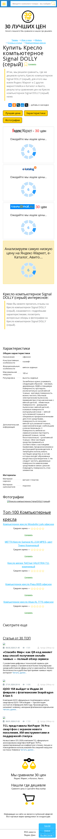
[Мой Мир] (22, 105)
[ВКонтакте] (10, 105)
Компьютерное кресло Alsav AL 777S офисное (29, 602)
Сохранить (32, 64)
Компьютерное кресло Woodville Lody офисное (28, 524)
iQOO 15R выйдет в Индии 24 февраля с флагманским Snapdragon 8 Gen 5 (28, 692)
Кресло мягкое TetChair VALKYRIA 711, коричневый (28, 565)
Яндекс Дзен (29, 835)
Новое (47, 830)
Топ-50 (47, 826)
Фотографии (12, 120)
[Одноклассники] (14, 105)
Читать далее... (19, 672)
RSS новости (30, 832)
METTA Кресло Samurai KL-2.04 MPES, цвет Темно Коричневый (28, 544)
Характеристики (35, 113)
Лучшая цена (12, 113)
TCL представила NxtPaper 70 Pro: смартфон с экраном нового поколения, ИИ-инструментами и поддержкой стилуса (26, 731)
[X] (26, 105)
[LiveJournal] (18, 105)
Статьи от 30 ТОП (17, 638)
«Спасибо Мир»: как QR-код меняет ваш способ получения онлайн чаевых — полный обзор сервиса (27, 655)
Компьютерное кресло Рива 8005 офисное (28, 584)
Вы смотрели (46, 835)
